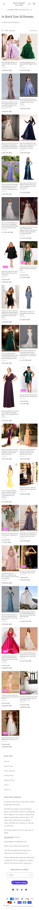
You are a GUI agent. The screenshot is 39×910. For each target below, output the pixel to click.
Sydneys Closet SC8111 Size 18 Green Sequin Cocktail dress (10, 534)
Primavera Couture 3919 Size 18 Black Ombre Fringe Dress (28, 488)
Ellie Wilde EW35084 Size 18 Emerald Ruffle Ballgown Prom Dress (28, 64)
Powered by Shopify (27, 906)
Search (6, 785)
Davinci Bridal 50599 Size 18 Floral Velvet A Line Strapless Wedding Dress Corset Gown (28, 654)
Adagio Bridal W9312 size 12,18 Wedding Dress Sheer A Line (10, 738)
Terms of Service (9, 771)
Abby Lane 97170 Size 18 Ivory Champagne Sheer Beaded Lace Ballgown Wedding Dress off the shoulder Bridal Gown (10, 145)
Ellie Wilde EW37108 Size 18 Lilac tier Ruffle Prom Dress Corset (9, 64)
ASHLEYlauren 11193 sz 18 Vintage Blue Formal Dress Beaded (27, 313)
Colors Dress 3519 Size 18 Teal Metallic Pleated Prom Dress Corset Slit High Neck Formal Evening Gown (28, 185)
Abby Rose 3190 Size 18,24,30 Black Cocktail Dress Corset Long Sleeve (10, 273)
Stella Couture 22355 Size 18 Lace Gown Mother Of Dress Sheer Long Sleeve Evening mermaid (9, 617)
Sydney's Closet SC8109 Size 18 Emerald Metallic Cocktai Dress (28, 395)
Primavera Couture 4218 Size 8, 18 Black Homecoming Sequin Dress (28, 268)
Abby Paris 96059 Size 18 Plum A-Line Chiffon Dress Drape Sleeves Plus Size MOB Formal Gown (10, 413)
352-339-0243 (8, 837)
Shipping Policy (9, 780)
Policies (6, 761)
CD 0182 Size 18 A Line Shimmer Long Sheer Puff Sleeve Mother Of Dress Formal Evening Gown (10, 576)
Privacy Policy (8, 775)
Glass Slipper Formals (16, 906)
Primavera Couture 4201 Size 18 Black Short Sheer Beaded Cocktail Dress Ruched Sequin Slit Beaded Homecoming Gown (10, 314)
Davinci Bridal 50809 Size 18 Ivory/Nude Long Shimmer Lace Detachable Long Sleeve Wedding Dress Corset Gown (28, 353)
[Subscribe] (30, 875)
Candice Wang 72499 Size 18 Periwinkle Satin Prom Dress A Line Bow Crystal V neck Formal (28, 101)
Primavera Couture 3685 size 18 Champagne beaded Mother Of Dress (10, 696)
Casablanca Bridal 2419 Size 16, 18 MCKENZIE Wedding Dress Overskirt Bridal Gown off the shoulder (28, 614)
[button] (4, 4)
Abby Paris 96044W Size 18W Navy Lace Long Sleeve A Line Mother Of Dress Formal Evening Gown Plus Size (28, 145)
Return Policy (8, 766)
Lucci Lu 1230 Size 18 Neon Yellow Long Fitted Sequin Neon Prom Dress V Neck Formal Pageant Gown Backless (9, 494)
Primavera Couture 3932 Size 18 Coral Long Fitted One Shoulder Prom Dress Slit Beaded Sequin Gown (28, 452)
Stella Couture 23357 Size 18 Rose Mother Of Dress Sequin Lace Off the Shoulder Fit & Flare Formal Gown (10, 104)
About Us (7, 789)
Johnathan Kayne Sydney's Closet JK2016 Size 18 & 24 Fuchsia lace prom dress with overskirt (10, 658)
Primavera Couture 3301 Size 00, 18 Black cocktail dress (28, 571)
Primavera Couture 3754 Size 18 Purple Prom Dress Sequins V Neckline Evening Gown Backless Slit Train (10, 452)
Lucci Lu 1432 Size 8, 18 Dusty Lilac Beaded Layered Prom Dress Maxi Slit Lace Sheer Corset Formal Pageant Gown (10, 187)
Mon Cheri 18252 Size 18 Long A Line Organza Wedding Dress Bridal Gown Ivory (28, 698)
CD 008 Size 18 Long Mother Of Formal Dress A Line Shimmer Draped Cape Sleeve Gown (28, 534)
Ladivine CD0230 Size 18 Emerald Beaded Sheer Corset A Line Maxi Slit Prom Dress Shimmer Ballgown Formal (10, 356)
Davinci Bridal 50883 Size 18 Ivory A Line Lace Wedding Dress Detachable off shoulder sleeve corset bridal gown (10, 225)
